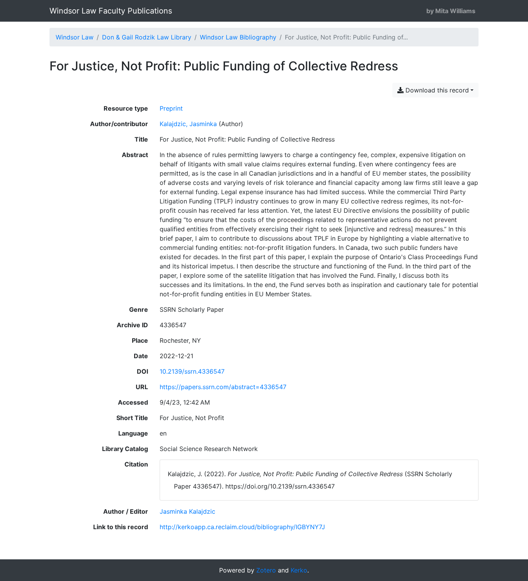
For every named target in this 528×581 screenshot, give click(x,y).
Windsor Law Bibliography (238, 37)
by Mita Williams (450, 11)
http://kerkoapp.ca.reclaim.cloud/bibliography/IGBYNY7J (242, 527)
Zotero (266, 570)
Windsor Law (75, 37)
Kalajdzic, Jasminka (188, 124)
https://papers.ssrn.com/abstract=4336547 (223, 387)
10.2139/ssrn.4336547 (192, 371)
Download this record (436, 90)
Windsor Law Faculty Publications (110, 10)
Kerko (299, 570)
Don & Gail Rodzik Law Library (146, 37)
